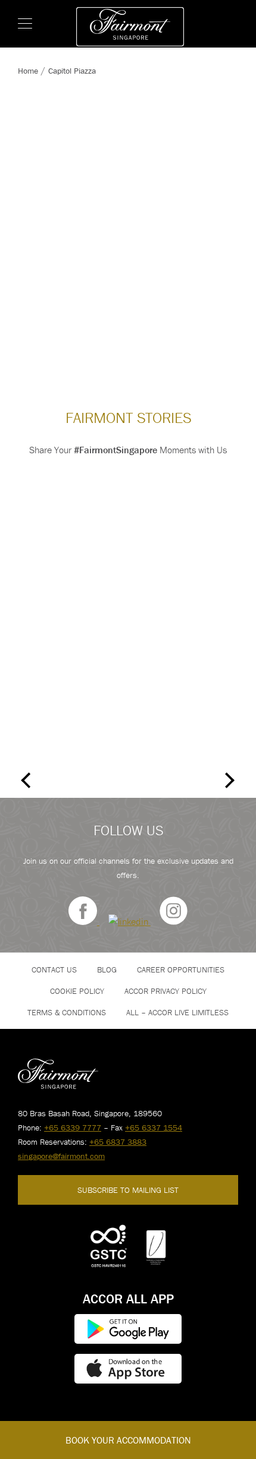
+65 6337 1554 (153, 1127)
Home (28, 70)
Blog (107, 969)
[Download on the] (128, 1369)
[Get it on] (128, 1329)
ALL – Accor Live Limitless (177, 1012)
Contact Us (54, 969)
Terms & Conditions (66, 1012)
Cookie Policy (77, 991)
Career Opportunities (180, 969)
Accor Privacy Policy (165, 991)
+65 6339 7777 (72, 1127)
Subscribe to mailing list (128, 1190)
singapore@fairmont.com (61, 1156)
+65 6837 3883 (117, 1141)
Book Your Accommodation (128, 1440)
